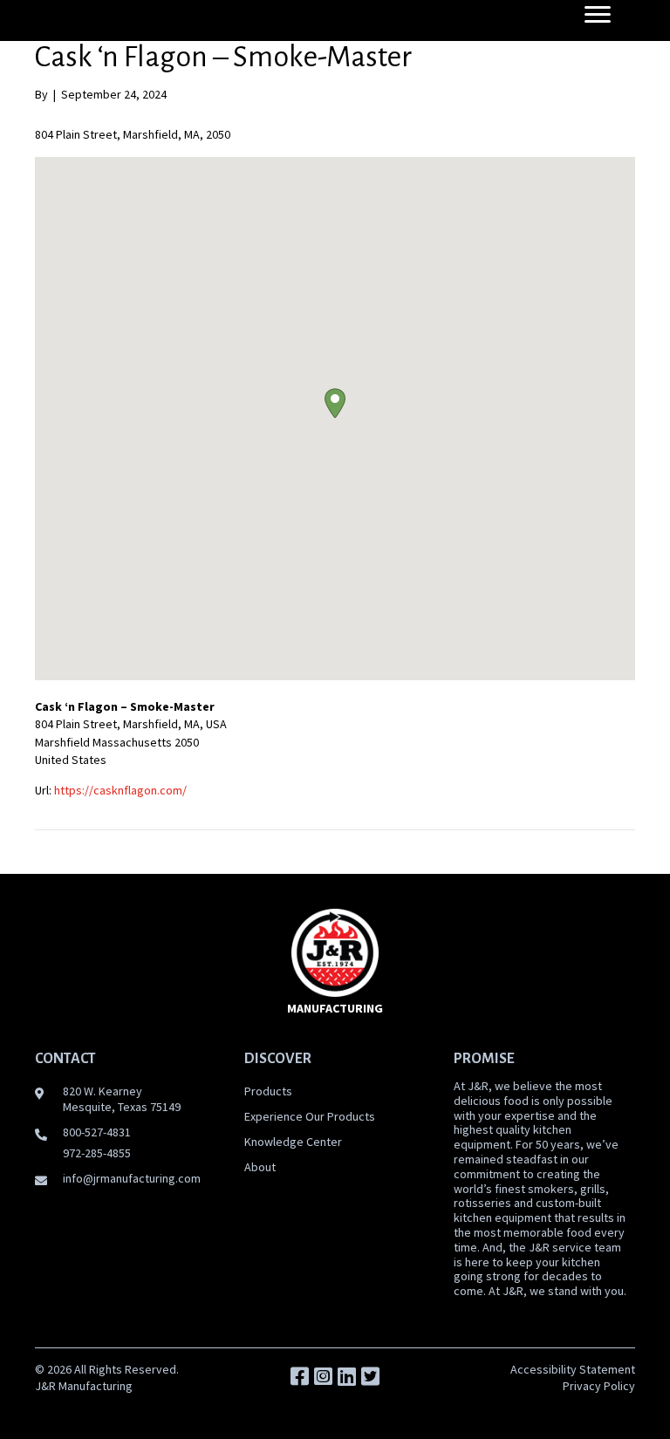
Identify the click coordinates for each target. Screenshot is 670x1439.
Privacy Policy (599, 1386)
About (260, 1167)
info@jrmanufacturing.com (132, 1178)
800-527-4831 (97, 1132)
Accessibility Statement (572, 1369)
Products (268, 1091)
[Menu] (598, 15)
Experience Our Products (309, 1116)
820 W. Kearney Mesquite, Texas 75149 (122, 1099)
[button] (335, 403)
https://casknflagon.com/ (120, 790)
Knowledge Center (293, 1141)
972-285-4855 (97, 1153)
